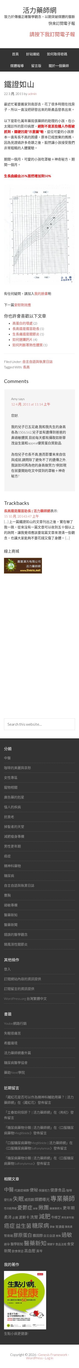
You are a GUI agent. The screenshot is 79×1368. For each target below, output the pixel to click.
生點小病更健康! (16, 1333)
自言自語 (49, 1235)
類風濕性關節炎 (16, 944)
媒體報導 (17, 66)
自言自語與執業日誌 (37, 362)
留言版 (36, 66)
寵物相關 (10, 787)
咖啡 (69, 1190)
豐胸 (7, 895)
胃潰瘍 (59, 1226)
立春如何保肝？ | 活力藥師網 (28, 1112)
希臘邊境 (10, 1043)
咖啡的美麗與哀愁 (17, 768)
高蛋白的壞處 (22, 323)
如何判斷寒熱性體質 (27, 345)
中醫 (7, 758)
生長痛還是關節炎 (25, 334)
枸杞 (63, 1112)
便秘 (34, 1189)
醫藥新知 (10, 915)
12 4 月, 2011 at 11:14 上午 (30, 404)
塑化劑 (8, 1199)
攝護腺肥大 (56, 1208)
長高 (26, 367)
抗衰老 (9, 817)
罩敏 (52, 1226)
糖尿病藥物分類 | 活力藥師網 (28, 1127)
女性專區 (10, 777)
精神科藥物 (12, 866)
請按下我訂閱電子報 (52, 34)
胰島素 (68, 1226)
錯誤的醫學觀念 (16, 934)
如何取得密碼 (57, 54)
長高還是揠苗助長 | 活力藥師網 (27, 511)
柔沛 (8, 1217)
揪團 (43, 1207)
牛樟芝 (56, 1217)
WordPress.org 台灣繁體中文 (25, 998)
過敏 (67, 1235)
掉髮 (35, 1208)
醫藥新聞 (10, 925)
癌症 (7, 856)
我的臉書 (41, 294)
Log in (49, 1358)
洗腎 (34, 1217)
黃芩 (39, 1251)
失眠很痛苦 (12, 1033)
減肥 (45, 1216)
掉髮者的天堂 (14, 827)
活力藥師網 (39, 10)
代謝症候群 (21, 1190)
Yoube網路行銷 (15, 1023)
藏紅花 (29, 1102)
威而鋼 (29, 1199)
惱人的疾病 (12, 807)
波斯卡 (24, 1217)
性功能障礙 (10, 1208)
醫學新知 (17, 1244)
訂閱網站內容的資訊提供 (22, 979)
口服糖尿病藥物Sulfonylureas (28, 1148)
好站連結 (33, 54)
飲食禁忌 (18, 1251)
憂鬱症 (24, 1207)
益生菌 (23, 1226)
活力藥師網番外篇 (17, 1053)
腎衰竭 (8, 1235)
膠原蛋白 (22, 1235)
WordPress (34, 1358)
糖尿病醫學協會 (16, 1063)
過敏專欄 (10, 905)
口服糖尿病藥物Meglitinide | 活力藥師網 (36, 1143)
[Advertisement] (35, 646)
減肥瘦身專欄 (14, 836)
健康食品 (58, 1190)
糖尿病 (9, 876)
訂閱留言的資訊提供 (19, 989)
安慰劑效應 (22, 305)
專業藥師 (62, 1198)
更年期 (69, 1208)
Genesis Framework (52, 1355)
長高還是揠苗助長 (25, 329)
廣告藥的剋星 (14, 797)
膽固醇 (38, 1235)
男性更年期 (12, 846)
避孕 (7, 1244)
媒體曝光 (42, 1199)
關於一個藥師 (59, 66)
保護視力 (44, 1190)
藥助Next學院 (14, 1072)
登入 (7, 969)
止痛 (15, 1217)
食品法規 (60, 1244)
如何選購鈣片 (22, 339)
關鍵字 (51, 1244)
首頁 (15, 54)
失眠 (18, 1198)
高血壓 (30, 1251)
